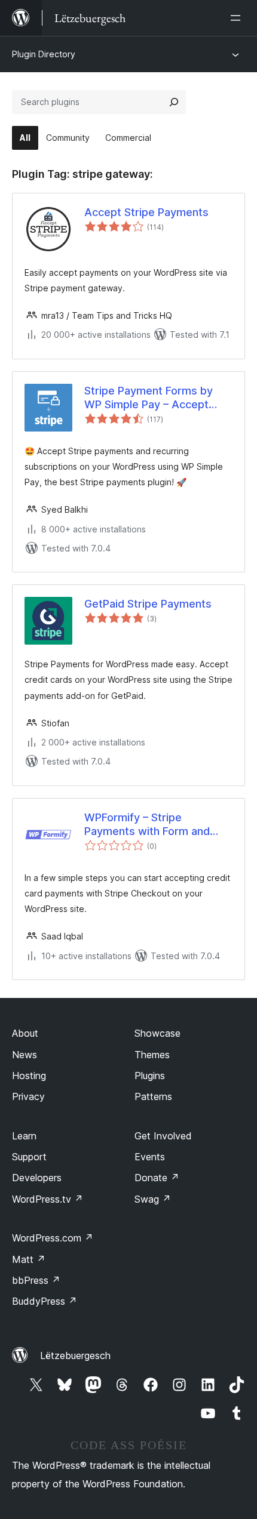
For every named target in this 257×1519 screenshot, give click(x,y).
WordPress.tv (47, 1199)
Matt (28, 1259)
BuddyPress (44, 1301)
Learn (24, 1136)
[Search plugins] (174, 102)
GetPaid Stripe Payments (148, 603)
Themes (152, 1055)
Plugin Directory (43, 54)
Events (149, 1157)
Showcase (157, 1033)
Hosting (29, 1076)
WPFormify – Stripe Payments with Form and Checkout (147, 825)
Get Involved (163, 1136)
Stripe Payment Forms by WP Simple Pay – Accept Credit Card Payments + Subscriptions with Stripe (148, 398)
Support (29, 1157)
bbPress (36, 1280)
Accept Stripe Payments (146, 212)
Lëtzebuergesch (75, 1355)
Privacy (28, 1096)
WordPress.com (52, 1238)
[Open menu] (238, 18)
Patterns (153, 1096)
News (24, 1055)
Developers (37, 1178)
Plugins (149, 1076)
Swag (152, 1199)
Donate (156, 1178)
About (25, 1033)
